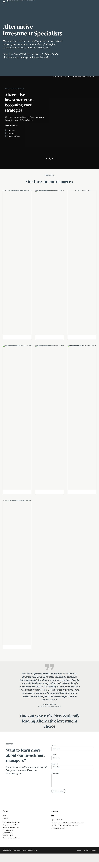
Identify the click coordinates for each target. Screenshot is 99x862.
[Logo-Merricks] (20, 417)
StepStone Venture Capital (11, 827)
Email (54, 755)
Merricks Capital (7, 833)
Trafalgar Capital (8, 835)
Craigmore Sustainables (10, 825)
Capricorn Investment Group (11, 822)
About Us (6, 818)
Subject (54, 764)
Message (55, 773)
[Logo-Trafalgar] (52, 417)
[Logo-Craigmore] (52, 262)
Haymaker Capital (8, 830)
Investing (5, 821)
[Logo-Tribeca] (17, 572)
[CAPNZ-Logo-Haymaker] (82, 262)
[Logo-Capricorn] (17, 262)
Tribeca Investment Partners (11, 838)
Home (4, 816)
